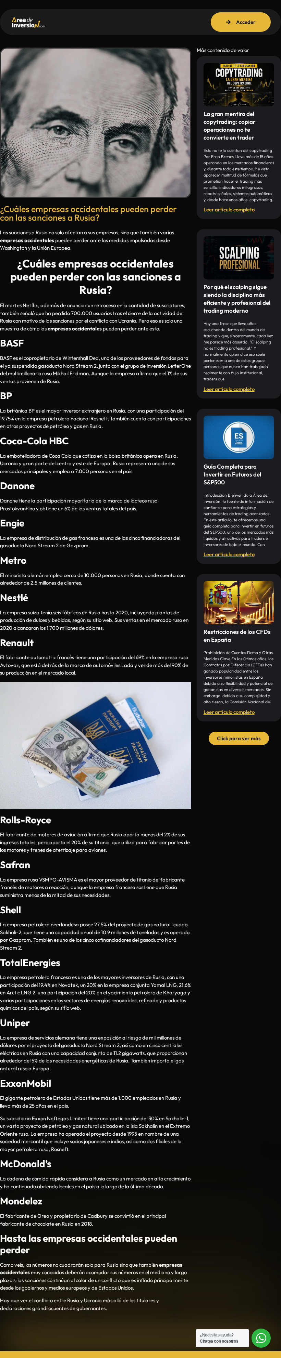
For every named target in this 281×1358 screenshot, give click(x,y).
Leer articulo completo (229, 209)
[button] (239, 738)
